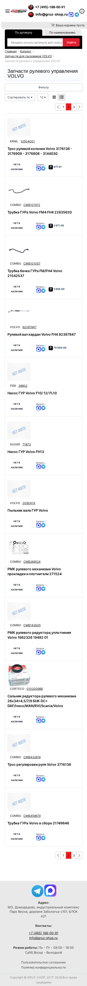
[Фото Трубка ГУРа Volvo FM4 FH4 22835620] (18, 191)
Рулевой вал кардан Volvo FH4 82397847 (41, 334)
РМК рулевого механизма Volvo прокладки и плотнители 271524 (34, 571)
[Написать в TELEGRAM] (76, 14)
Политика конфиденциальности (43, 967)
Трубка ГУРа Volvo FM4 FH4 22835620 (39, 212)
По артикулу (23, 32)
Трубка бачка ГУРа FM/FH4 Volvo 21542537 (34, 273)
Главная (11, 51)
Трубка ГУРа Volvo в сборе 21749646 (38, 823)
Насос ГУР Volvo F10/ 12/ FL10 (32, 393)
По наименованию (62, 32)
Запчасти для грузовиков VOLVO (28, 56)
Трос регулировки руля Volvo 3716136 (39, 764)
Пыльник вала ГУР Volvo (27, 510)
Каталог (25, 51)
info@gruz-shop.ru (43, 938)
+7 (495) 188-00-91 (43, 933)
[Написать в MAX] (71, 14)
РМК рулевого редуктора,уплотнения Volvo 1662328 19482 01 (39, 634)
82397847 (29, 327)
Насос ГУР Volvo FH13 (25, 452)
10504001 (28, 141)
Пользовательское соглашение (43, 962)
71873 (26, 444)
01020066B (35, 689)
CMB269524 (32, 561)
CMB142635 (32, 625)
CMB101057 (31, 263)
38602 (22, 385)
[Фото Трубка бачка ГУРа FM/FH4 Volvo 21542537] (18, 249)
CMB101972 (31, 205)
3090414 (28, 503)
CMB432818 (32, 757)
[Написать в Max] (50, 890)
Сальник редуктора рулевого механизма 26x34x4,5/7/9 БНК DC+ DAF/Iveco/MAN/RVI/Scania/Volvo (41, 701)
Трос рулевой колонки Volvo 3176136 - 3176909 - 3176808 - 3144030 (39, 151)
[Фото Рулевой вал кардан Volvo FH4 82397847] (18, 313)
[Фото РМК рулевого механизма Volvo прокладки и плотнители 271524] (18, 547)
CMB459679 (32, 816)
